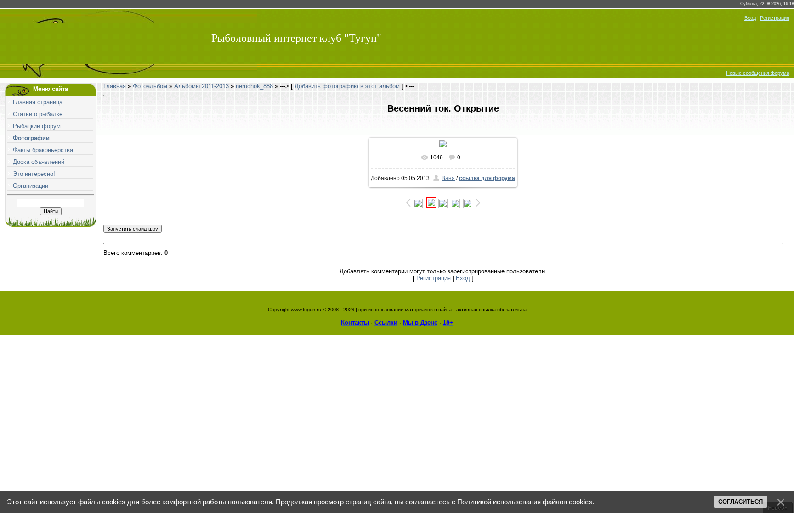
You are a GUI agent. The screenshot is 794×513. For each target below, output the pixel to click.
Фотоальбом (150, 86)
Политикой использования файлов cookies (524, 502)
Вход (750, 18)
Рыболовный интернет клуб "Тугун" (296, 38)
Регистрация (774, 18)
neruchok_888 (254, 86)
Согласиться (740, 501)
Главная (114, 86)
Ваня (448, 178)
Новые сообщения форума (757, 73)
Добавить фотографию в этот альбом (347, 86)
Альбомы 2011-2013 (201, 86)
